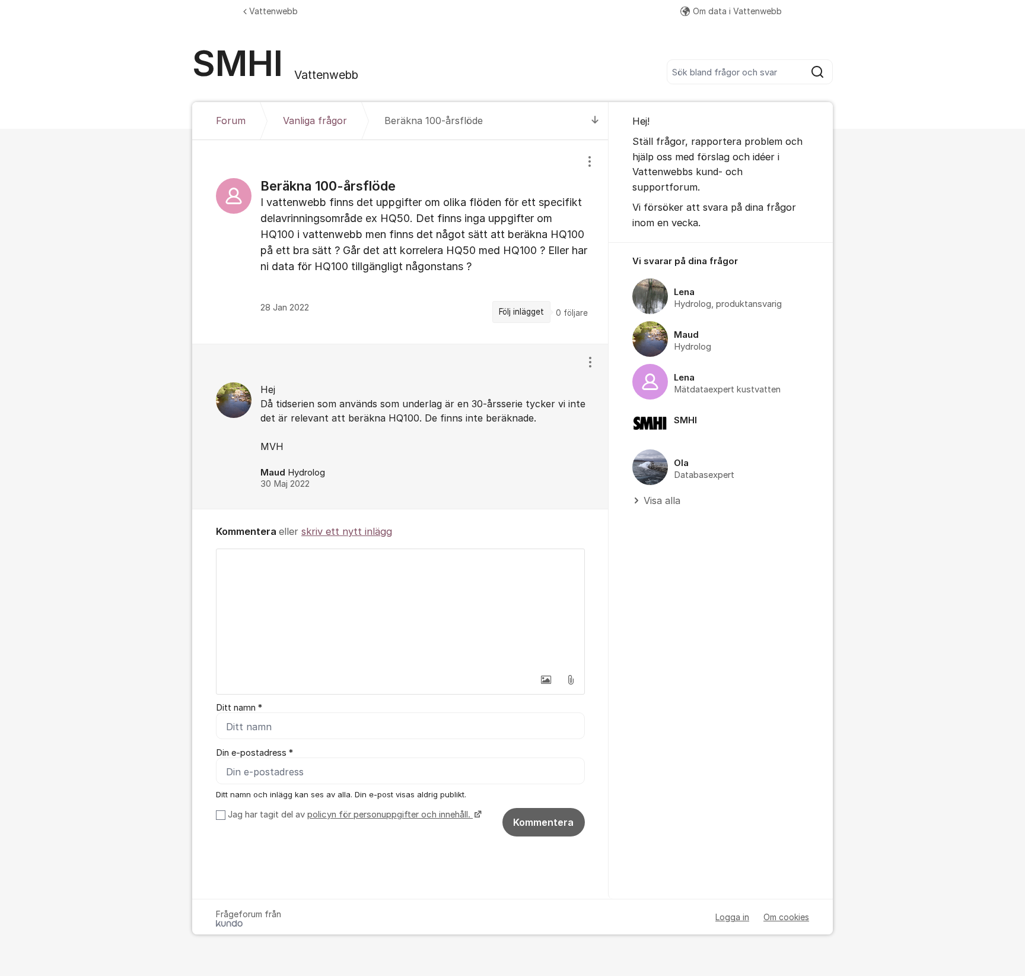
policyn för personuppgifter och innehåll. (390, 814)
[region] (400, 241)
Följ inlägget (521, 311)
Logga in (732, 917)
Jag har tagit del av (349, 814)
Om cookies (786, 917)
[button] (545, 680)
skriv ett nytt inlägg (346, 531)
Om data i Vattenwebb (737, 11)
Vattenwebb (273, 11)
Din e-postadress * (254, 752)
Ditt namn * (239, 707)
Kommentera (543, 822)
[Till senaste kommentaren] (595, 121)
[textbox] (400, 608)
